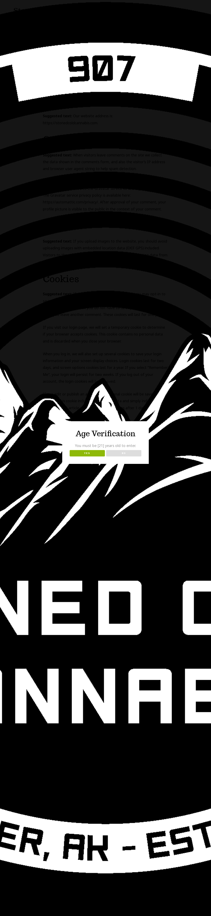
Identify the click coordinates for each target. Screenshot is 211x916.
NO (124, 453)
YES (87, 453)
